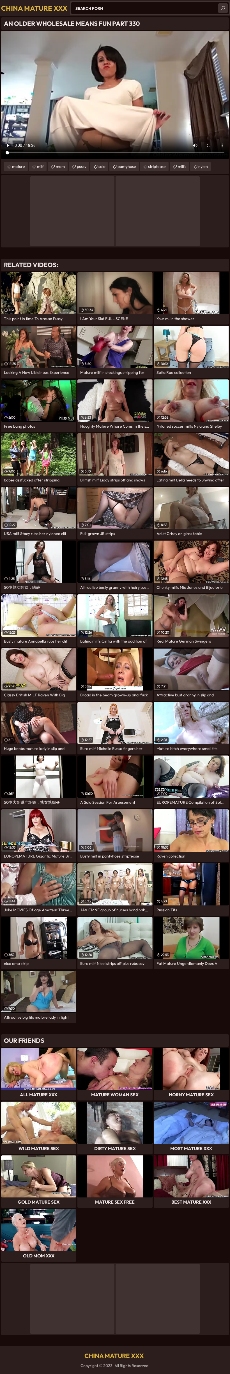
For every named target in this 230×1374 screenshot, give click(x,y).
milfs (182, 166)
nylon (203, 166)
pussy (81, 166)
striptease (157, 166)
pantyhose (127, 166)
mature (18, 166)
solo (101, 166)
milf (40, 166)
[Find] (223, 8)
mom (60, 166)
